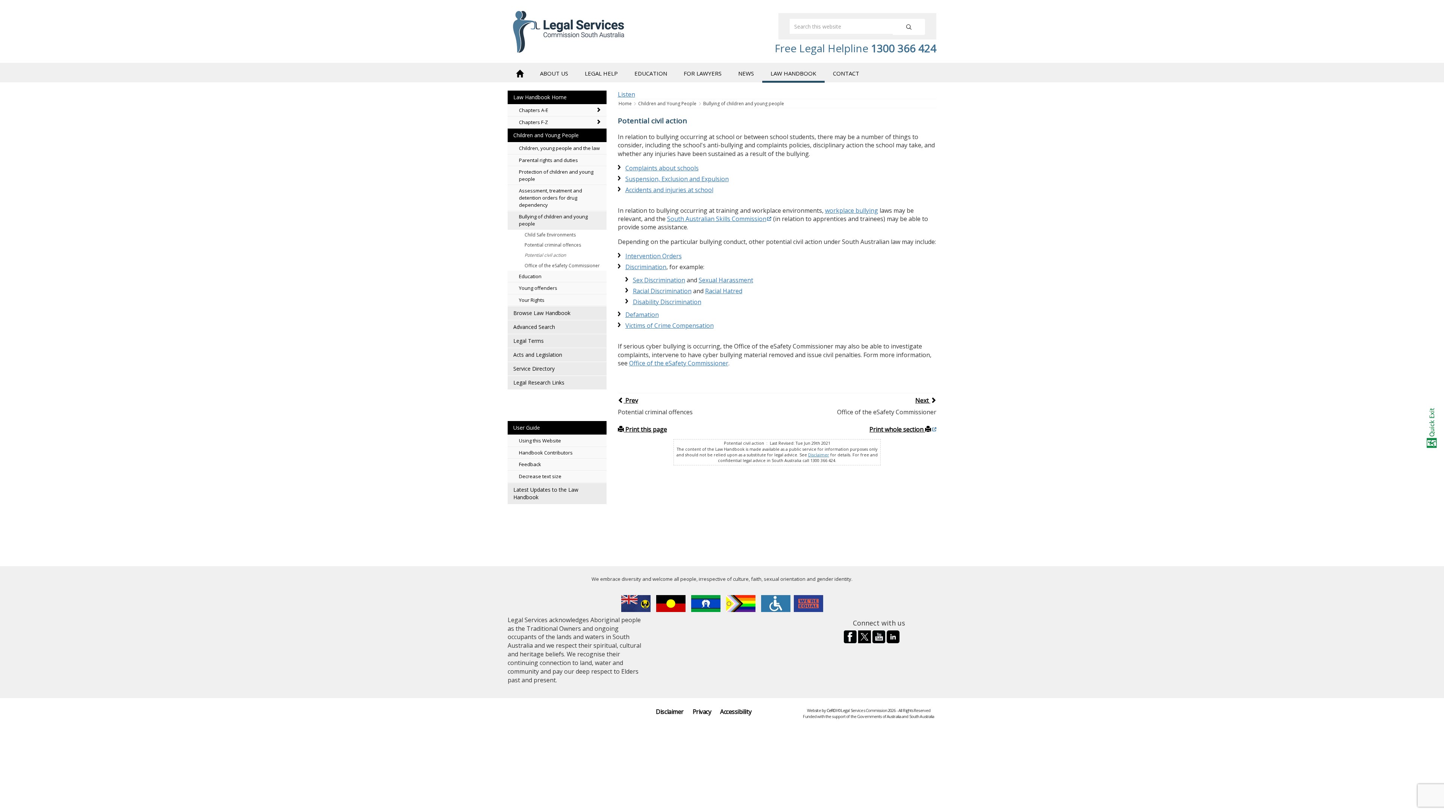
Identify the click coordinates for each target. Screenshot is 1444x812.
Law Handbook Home (540, 97)
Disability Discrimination (667, 302)
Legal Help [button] (601, 73)
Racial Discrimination (662, 291)
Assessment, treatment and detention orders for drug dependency (550, 197)
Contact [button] (846, 73)
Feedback (530, 464)
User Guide (526, 427)
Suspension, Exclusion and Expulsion (677, 179)
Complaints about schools (662, 168)
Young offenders (538, 288)
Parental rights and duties (548, 160)
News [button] (746, 73)
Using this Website (540, 440)
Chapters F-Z (533, 122)
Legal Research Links (538, 382)
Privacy (702, 711)
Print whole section (897, 429)
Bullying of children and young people (553, 220)
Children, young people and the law (559, 148)
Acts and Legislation (537, 354)
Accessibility (735, 711)
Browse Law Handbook (541, 313)
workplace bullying (851, 210)
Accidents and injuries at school (669, 190)
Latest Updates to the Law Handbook (545, 493)
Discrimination (645, 267)
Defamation (642, 315)
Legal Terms (528, 340)
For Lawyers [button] (703, 73)
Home (626, 103)
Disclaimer (818, 455)
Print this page (645, 429)
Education (530, 276)
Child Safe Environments (550, 235)
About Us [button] (554, 73)
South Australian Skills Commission (716, 219)
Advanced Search (534, 326)
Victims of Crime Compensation (669, 325)
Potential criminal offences (553, 245)
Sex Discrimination (659, 280)
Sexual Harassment (726, 280)
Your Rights (532, 300)
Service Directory (534, 368)
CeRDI (832, 710)
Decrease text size (540, 476)
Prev (631, 400)
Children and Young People (546, 135)
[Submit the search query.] (909, 27)
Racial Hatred (723, 291)
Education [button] (650, 73)
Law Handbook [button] (793, 73)
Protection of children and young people (556, 175)
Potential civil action (545, 255)
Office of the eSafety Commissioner (562, 265)
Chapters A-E (533, 110)
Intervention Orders (653, 256)
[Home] (520, 72)
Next (922, 400)
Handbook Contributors (546, 452)
